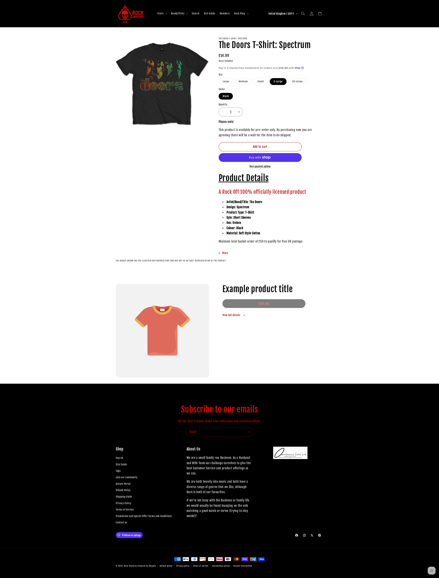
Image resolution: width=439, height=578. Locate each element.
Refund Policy (123, 490)
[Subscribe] (249, 431)
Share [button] (225, 252)
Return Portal (123, 483)
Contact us (121, 522)
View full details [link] (231, 315)
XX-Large (299, 82)
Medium (245, 82)
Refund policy (166, 566)
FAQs (118, 471)
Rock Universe (130, 566)
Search (119, 458)
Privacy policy (182, 566)
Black (226, 96)
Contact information (242, 566)
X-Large (278, 81)
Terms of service (200, 566)
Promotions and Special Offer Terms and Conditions (144, 516)
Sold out (264, 303)
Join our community (127, 477)
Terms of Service (125, 509)
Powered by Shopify (147, 566)
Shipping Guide (124, 496)
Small (262, 82)
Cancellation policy (221, 566)
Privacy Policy (123, 503)
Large (228, 82)
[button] (162, 14)
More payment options (260, 166)
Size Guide (121, 464)
